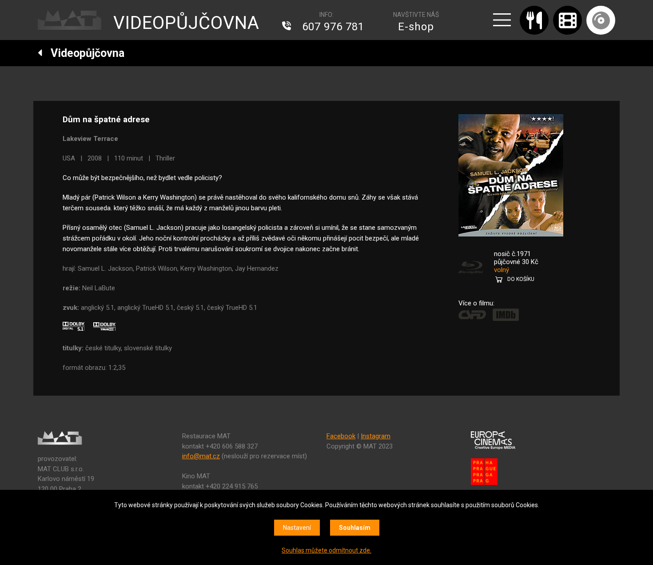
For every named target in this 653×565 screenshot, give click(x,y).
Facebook (340, 436)
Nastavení (297, 527)
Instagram (375, 436)
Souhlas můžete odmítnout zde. (326, 550)
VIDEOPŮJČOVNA (186, 22)
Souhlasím (354, 527)
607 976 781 (333, 26)
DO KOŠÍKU (520, 279)
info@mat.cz (201, 456)
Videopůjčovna (83, 53)
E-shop (416, 26)
